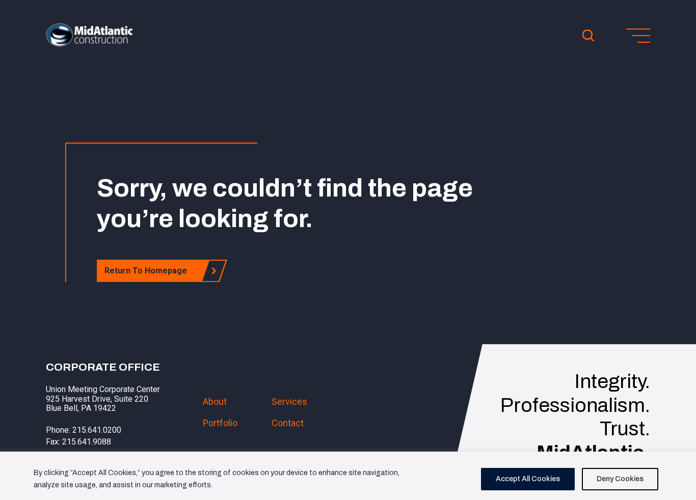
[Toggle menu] (638, 36)
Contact (288, 423)
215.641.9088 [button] (86, 442)
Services (289, 401)
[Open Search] (588, 35)
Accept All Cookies (528, 479)
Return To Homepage (145, 270)
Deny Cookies (620, 479)
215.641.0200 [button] (96, 430)
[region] (348, 476)
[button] (89, 44)
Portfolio (220, 423)
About (215, 401)
